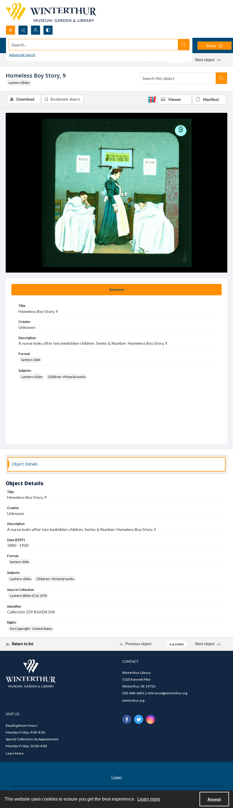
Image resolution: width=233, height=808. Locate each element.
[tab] (116, 289)
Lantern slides (32, 377)
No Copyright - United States (31, 628)
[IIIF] (152, 99)
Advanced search (22, 55)
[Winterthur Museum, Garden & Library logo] (51, 12)
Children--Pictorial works (67, 377)
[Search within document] (221, 78)
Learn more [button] (148, 799)
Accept (214, 799)
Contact (116, 777)
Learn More (15, 753)
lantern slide (30, 360)
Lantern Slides (19, 82)
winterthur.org (133, 700)
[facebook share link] (126, 719)
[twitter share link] (138, 719)
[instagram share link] (150, 719)
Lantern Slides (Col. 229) (28, 595)
